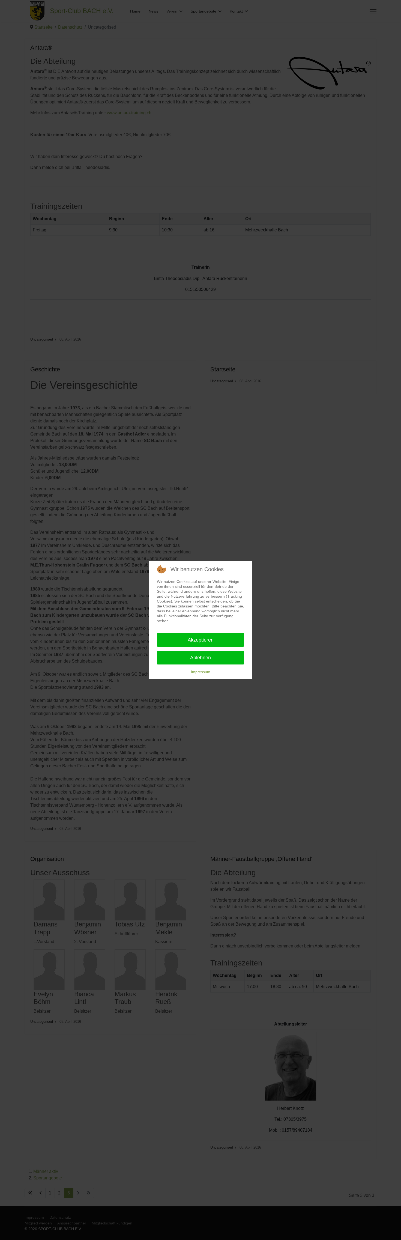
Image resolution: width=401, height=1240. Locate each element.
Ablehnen (200, 657)
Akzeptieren (201, 640)
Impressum (200, 672)
